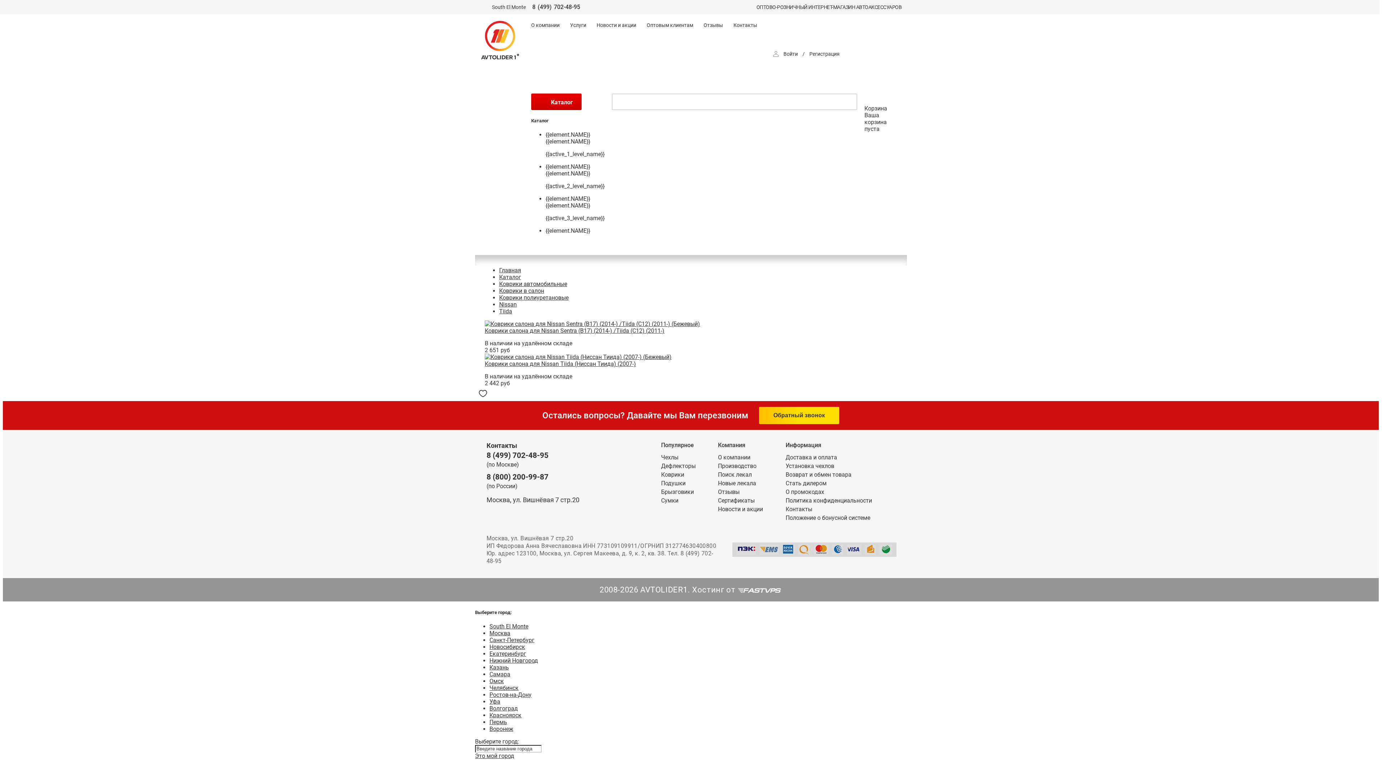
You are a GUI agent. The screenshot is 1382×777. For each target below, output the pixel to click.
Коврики (672, 474)
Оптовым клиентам (670, 25)
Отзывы (713, 25)
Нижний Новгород (513, 660)
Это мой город (494, 756)
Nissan (508, 304)
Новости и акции (616, 25)
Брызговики (677, 492)
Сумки (669, 500)
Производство (737, 466)
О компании (545, 25)
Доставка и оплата (811, 457)
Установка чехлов (810, 466)
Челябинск (504, 688)
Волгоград (503, 708)
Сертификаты (736, 500)
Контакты (745, 25)
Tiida (505, 311)
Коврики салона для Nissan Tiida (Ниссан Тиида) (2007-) (560, 363)
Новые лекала (737, 483)
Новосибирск (507, 647)
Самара (499, 674)
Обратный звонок (799, 415)
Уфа (494, 701)
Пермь (498, 722)
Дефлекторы (678, 466)
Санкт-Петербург (511, 640)
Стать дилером (806, 483)
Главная (510, 270)
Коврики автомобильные (533, 284)
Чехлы (669, 457)
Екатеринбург (507, 653)
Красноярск (505, 715)
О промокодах (805, 492)
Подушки (673, 483)
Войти (790, 54)
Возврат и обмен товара (819, 474)
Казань (499, 667)
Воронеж (501, 729)
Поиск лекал (735, 474)
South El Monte (508, 626)
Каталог (510, 277)
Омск (496, 681)
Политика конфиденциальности (829, 500)
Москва (499, 633)
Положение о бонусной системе (828, 517)
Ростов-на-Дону (510, 694)
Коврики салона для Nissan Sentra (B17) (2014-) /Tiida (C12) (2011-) (574, 330)
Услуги (578, 25)
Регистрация (824, 54)
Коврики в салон (521, 290)
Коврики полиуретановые (534, 297)
